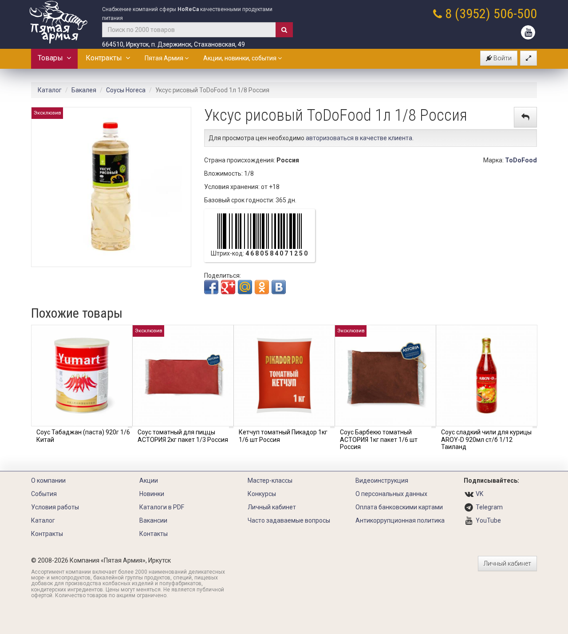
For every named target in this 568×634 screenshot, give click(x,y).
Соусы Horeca (126, 90)
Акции (148, 480)
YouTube (488, 520)
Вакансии (153, 520)
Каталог (50, 90)
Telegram (489, 507)
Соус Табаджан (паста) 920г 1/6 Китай (83, 436)
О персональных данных (391, 493)
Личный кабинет (272, 507)
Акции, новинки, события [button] (240, 58)
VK (479, 493)
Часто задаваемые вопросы (289, 520)
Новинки (151, 493)
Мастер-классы (270, 480)
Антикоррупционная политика (400, 520)
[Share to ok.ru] (262, 287)
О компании (48, 480)
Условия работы (55, 507)
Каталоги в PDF (161, 507)
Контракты (106, 58)
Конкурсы (262, 493)
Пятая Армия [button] (165, 58)
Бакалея (83, 90)
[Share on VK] (279, 287)
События (44, 493)
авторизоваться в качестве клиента (359, 138)
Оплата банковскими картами (399, 507)
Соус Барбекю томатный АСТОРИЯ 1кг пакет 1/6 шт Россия (379, 440)
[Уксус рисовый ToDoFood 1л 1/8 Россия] (111, 186)
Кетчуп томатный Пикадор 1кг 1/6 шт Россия (283, 436)
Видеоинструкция (381, 480)
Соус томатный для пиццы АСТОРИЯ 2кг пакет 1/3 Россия (183, 436)
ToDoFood (521, 160)
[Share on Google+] (228, 287)
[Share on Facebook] (211, 287)
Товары (52, 58)
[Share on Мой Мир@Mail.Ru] (245, 287)
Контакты (153, 533)
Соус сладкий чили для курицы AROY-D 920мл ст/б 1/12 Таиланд (486, 440)
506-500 (515, 13)
